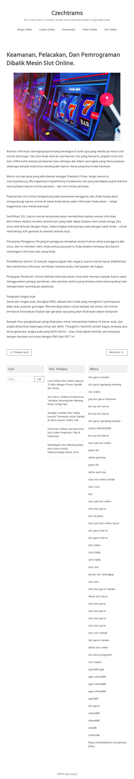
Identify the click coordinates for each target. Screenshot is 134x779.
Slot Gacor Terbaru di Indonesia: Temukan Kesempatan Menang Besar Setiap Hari (65, 400)
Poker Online (90, 29)
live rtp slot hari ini (98, 406)
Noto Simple (71, 773)
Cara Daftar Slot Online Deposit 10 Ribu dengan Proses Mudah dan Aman (65, 384)
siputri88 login (96, 669)
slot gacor (94, 706)
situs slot (93, 567)
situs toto (94, 486)
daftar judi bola (97, 457)
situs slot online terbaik (101, 479)
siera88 (92, 727)
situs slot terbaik (97, 632)
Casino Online (47, 29)
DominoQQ (68, 29)
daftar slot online (98, 647)
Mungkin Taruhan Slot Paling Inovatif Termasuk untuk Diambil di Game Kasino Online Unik (66, 416)
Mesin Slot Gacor (98, 596)
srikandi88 (94, 713)
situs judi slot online (99, 443)
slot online (94, 391)
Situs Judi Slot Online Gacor (103, 523)
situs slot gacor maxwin (101, 589)
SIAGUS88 (94, 735)
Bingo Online (24, 29)
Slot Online (110, 29)
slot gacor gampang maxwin (104, 421)
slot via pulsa (95, 516)
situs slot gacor (97, 508)
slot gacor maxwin (98, 377)
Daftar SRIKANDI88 (99, 428)
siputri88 (93, 698)
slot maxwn (95, 662)
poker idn (93, 450)
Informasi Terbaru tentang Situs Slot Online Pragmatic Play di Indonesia (65, 432)
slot (90, 494)
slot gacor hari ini (98, 530)
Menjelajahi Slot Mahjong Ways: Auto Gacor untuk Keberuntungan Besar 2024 (65, 448)
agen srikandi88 (97, 676)
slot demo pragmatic (100, 654)
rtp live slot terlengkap (101, 574)
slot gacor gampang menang (104, 384)
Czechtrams (67, 13)
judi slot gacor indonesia (102, 399)
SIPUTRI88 (94, 552)
